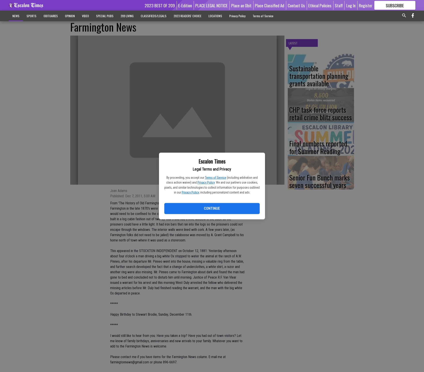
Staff (339, 5)
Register (365, 5)
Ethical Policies (319, 5)
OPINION (70, 15)
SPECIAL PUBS (105, 15)
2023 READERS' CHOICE (187, 15)
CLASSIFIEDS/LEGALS (154, 15)
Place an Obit (241, 5)
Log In (351, 5)
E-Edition (185, 5)
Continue (212, 208)
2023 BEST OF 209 (160, 5)
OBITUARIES (51, 15)
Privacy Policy (206, 182)
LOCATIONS (215, 15)
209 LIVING (127, 15)
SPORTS (31, 15)
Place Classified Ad (269, 5)
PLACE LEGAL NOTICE (211, 5)
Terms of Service (215, 177)
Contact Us (296, 5)
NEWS (15, 15)
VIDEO (85, 15)
